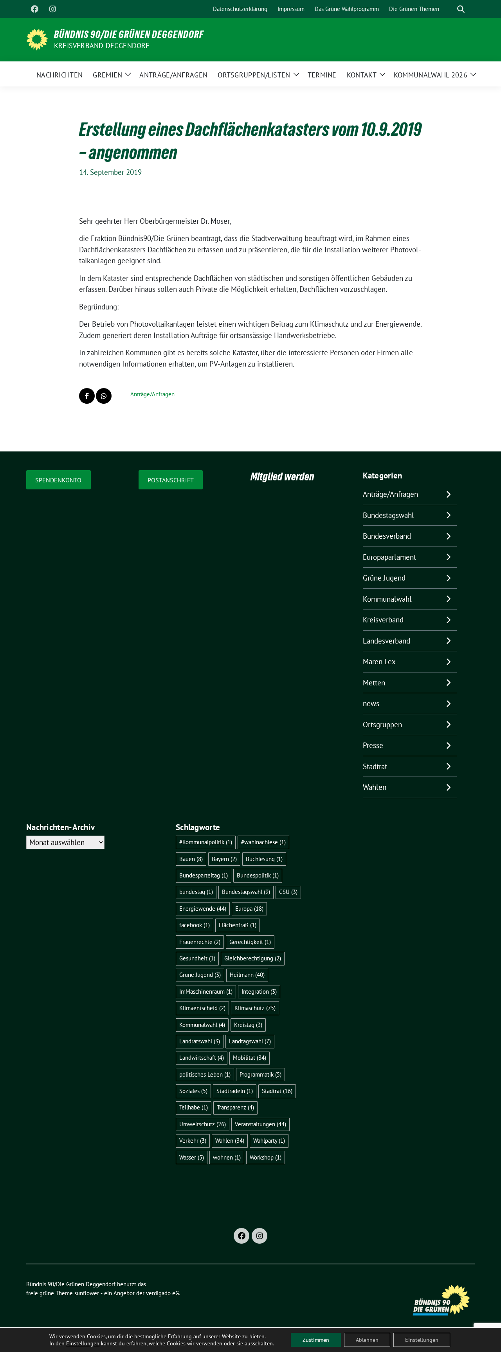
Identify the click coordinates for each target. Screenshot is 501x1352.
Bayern (224, 859)
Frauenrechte (199, 942)
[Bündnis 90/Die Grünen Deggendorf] (37, 38)
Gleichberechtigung (252, 958)
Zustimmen (316, 1339)
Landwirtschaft (201, 1057)
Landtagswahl (250, 1041)
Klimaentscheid (202, 1008)
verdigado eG (162, 1293)
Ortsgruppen (382, 724)
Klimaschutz (255, 1008)
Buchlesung (264, 859)
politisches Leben (205, 1074)
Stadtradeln (234, 1091)
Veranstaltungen (260, 1124)
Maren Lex (379, 661)
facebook (194, 925)
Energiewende (202, 908)
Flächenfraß (237, 925)
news (371, 703)
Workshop (265, 1157)
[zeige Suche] (461, 9)
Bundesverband (387, 536)
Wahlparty (269, 1140)
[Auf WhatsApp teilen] (104, 396)
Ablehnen (367, 1339)
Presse (373, 745)
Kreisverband (383, 619)
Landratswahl (199, 1041)
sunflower (86, 1293)
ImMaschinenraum (205, 991)
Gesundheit (197, 958)
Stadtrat (375, 766)
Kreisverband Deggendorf (102, 45)
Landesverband (386, 640)
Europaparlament (389, 557)
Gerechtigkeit (250, 942)
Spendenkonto (58, 480)
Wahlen (374, 787)
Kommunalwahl (387, 599)
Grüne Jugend (384, 578)
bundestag (196, 891)
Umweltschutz (202, 1124)
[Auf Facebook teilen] (87, 396)
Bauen (191, 859)
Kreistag (248, 1024)
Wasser (191, 1157)
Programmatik (260, 1074)
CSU (288, 891)
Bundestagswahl (388, 515)
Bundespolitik (258, 875)
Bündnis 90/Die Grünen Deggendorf (129, 34)
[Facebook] (34, 9)
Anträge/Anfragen (152, 394)
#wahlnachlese (263, 842)
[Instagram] (52, 9)
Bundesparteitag (203, 875)
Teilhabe (193, 1107)
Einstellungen (82, 1343)
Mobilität (249, 1057)
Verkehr (192, 1140)
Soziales (193, 1091)
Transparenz (235, 1107)
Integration (259, 991)
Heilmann (247, 974)
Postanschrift (171, 480)
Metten (374, 682)
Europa (249, 908)
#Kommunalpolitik (205, 842)
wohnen (227, 1157)
